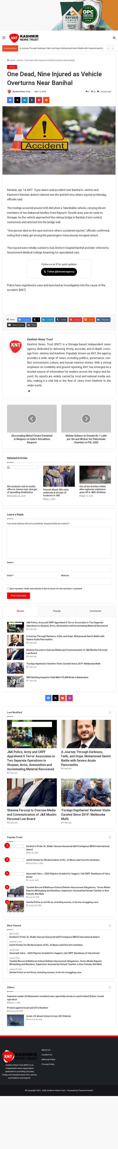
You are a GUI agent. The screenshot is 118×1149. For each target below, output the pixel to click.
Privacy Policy (48, 1064)
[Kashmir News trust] (24, 38)
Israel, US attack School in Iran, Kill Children (48, 1016)
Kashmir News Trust (21, 92)
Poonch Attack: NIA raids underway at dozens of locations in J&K (56, 492)
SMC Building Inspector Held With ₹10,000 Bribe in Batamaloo (57, 677)
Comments (95, 611)
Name (10, 562)
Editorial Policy (48, 1059)
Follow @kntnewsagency (59, 271)
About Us (46, 1050)
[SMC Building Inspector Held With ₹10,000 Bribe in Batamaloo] (15, 681)
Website (65, 575)
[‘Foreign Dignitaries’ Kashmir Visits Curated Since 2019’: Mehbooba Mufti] (15, 668)
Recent (20, 611)
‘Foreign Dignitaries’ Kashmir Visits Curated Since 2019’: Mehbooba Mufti (63, 663)
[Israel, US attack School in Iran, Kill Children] (15, 1020)
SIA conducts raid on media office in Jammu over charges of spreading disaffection (22, 489)
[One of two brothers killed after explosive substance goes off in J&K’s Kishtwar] (95, 474)
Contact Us (47, 1054)
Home (12, 60)
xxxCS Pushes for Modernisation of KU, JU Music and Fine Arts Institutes (63, 860)
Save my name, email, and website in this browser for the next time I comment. (46, 588)
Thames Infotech (85, 1090)
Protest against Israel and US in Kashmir (27, 1008)
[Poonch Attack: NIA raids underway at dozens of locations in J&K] (59, 476)
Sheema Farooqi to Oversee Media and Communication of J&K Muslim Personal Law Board (31, 814)
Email (10, 575)
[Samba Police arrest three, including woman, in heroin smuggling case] (15, 906)
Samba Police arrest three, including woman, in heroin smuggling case (62, 902)
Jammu (19, 60)
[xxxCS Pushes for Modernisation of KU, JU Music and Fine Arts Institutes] (15, 864)
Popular (57, 611)
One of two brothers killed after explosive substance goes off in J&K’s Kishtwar (92, 489)
